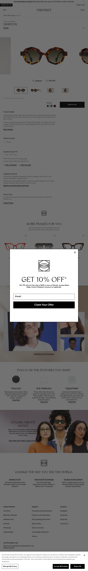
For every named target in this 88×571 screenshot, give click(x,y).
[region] (44, 561)
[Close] (84, 555)
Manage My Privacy (10, 566)
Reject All (77, 566)
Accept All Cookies (61, 566)
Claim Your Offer (44, 305)
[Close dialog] (75, 252)
